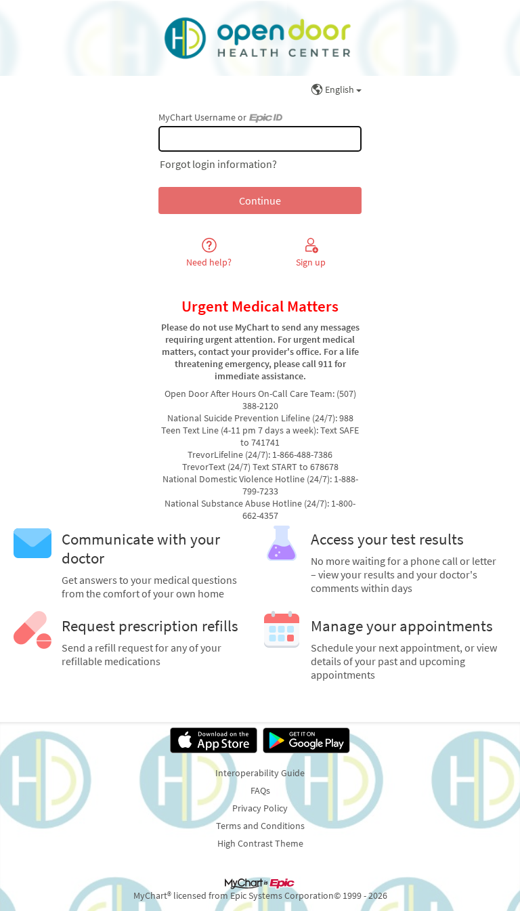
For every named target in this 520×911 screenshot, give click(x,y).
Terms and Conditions (260, 826)
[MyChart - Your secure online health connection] (260, 37)
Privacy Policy (260, 808)
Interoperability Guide (260, 773)
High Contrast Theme (260, 843)
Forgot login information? (218, 164)
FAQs (260, 790)
